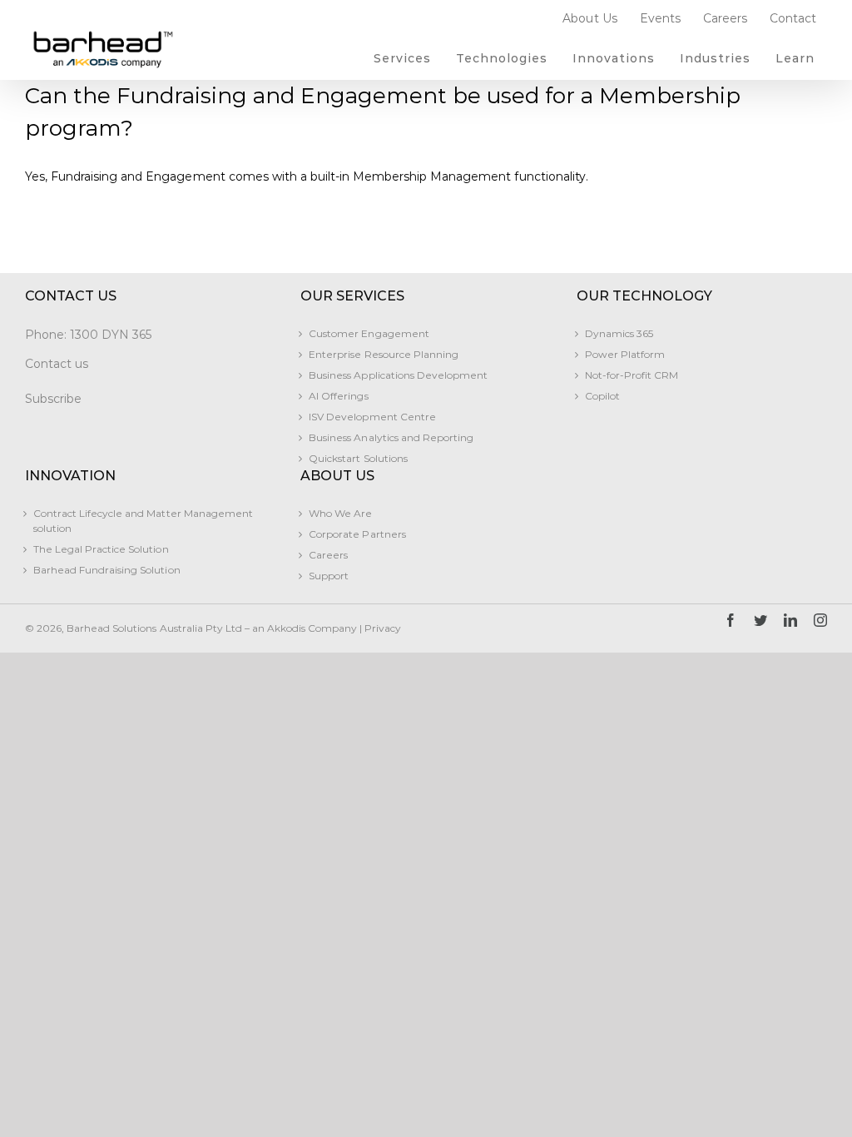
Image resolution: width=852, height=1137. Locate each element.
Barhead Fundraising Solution (107, 570)
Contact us (56, 363)
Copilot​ (602, 396)
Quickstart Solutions (358, 458)
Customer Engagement (368, 333)
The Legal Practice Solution (101, 549)
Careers (328, 555)
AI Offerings (338, 396)
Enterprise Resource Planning (383, 354)
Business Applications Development (398, 375)
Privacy (382, 628)
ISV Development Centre (372, 416)
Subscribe (53, 398)
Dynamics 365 (619, 333)
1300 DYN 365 (110, 334)
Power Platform (625, 354)
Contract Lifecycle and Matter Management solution (143, 520)
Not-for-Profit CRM (631, 375)
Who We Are (340, 513)
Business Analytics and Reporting (391, 437)
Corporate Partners (357, 534)
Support (329, 575)
